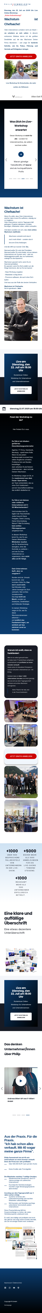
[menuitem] (8, 1305)
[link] (21, 1088)
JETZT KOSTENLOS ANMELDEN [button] (21, 390)
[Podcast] (17, 1288)
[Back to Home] (17, 4)
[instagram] (9, 1288)
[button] (6, 159)
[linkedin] (5, 1288)
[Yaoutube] (14, 1288)
